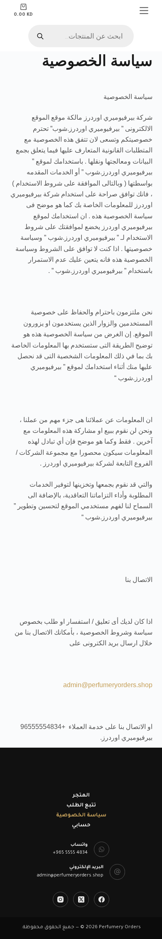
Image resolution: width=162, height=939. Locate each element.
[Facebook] (102, 900)
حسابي (81, 825)
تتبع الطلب (81, 806)
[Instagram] (61, 900)
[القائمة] (144, 10)
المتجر (81, 796)
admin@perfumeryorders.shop (107, 684)
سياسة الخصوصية (81, 815)
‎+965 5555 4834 (70, 852)
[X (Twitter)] (81, 900)
